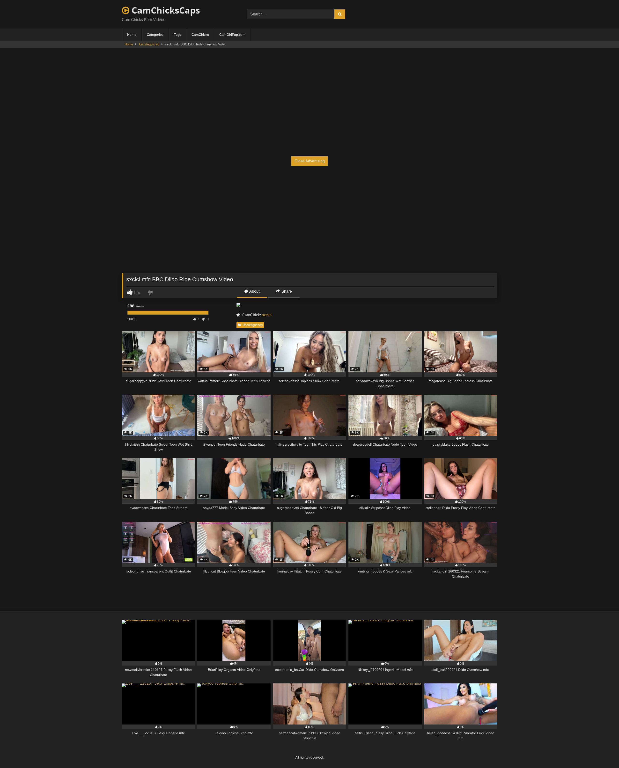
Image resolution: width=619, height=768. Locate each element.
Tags (177, 34)
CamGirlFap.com (232, 34)
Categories (155, 34)
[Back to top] (604, 753)
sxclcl (267, 315)
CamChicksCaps (164, 10)
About (254, 291)
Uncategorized (149, 44)
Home (131, 34)
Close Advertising (310, 161)
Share (286, 291)
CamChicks (200, 34)
